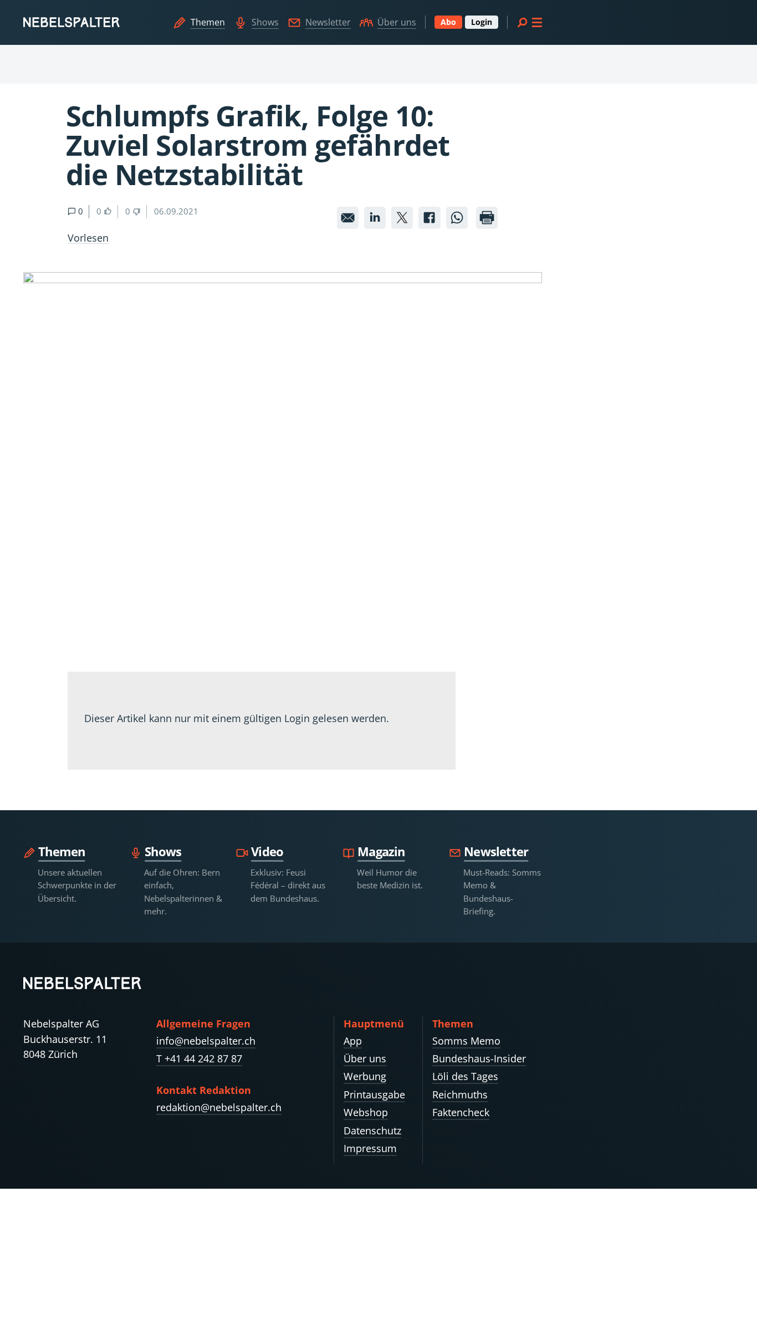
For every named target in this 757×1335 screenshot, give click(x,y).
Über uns (396, 22)
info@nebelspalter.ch (205, 1040)
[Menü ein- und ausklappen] (529, 22)
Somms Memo (466, 1040)
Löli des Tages (465, 1076)
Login (481, 22)
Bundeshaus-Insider (479, 1058)
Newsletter (328, 22)
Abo (448, 22)
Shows (265, 22)
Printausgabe (374, 1094)
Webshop (366, 1112)
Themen (208, 22)
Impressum (370, 1148)
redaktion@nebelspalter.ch (219, 1107)
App (353, 1040)
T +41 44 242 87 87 (199, 1058)
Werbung (365, 1076)
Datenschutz (372, 1130)
